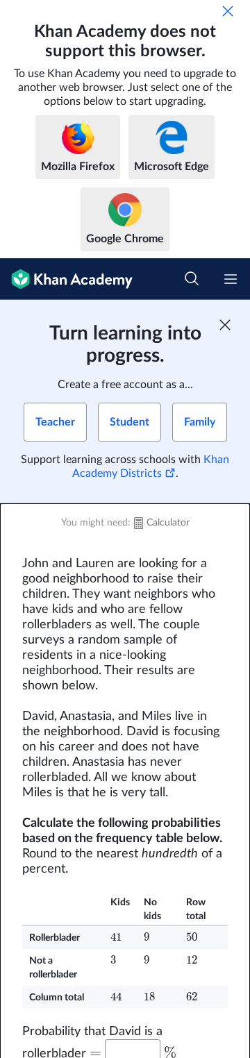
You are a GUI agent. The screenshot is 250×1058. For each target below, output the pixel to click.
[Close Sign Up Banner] (225, 325)
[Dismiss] (228, 11)
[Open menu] (230, 279)
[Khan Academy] (66, 279)
